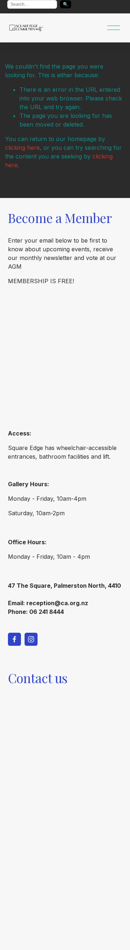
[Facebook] (14, 639)
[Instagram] (31, 639)
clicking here (22, 147)
